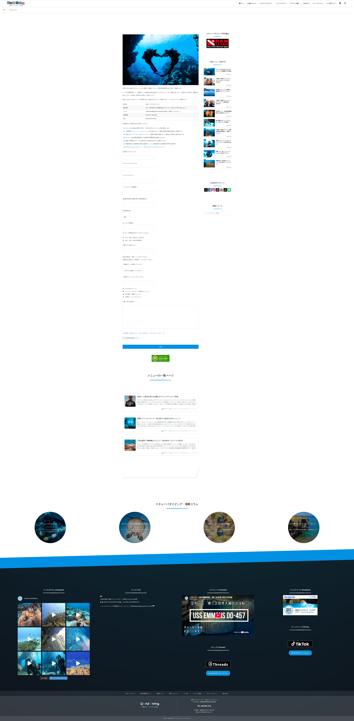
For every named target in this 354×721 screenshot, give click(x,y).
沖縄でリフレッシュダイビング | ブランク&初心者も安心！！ (223, 142)
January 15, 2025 (147, 606)
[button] (218, 673)
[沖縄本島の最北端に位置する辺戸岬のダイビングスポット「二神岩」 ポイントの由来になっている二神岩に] (53, 614)
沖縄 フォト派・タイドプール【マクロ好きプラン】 (223, 152)
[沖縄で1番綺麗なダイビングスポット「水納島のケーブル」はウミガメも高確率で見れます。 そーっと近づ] (78, 614)
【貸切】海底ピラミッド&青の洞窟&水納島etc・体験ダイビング (223, 131)
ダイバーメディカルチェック (140, 131)
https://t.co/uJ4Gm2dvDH (110, 602)
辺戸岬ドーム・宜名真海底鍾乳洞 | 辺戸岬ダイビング (223, 112)
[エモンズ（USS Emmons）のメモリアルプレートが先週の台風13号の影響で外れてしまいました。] (78, 639)
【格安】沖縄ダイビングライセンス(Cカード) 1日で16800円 (223, 80)
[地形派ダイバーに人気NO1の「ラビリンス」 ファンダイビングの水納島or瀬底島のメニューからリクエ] (53, 663)
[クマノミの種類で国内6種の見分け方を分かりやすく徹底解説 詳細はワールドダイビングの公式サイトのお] (29, 614)
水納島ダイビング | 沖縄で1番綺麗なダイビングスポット (223, 91)
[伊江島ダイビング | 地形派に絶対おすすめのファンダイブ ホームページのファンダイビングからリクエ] (78, 663)
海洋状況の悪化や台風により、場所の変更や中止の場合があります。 (145, 147)
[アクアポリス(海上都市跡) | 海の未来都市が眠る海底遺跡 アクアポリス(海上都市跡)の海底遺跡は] (29, 663)
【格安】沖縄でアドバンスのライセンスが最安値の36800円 (223, 102)
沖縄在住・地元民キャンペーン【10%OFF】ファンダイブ (223, 162)
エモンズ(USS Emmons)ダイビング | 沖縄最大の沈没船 (223, 70)
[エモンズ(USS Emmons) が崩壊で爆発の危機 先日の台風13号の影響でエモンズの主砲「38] (53, 639)
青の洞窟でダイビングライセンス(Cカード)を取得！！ (223, 121)
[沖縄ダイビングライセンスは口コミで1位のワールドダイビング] (16, 3)
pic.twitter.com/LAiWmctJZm (131, 602)
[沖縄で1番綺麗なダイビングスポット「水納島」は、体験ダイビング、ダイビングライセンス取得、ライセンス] (29, 639)
